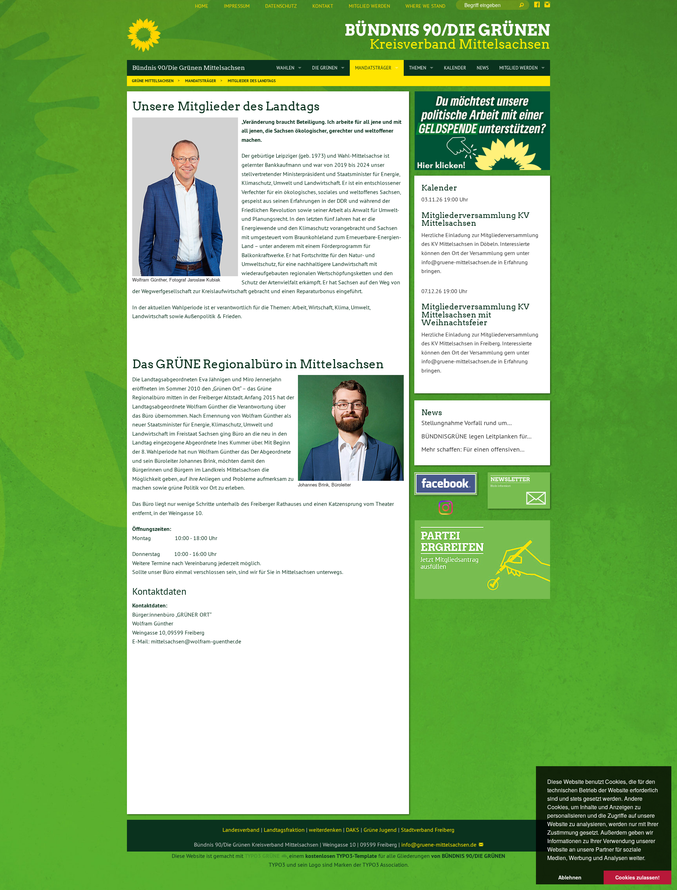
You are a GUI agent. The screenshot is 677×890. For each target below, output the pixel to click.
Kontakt (322, 6)
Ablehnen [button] (569, 877)
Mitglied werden (369, 6)
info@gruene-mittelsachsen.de (438, 844)
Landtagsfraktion (284, 829)
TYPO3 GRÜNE (262, 856)
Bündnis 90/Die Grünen (447, 30)
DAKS (352, 829)
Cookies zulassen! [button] (637, 877)
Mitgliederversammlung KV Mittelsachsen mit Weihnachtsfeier (475, 314)
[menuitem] (201, 6)
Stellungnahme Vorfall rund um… (466, 423)
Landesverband (241, 829)
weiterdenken (325, 829)
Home (201, 6)
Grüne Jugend (380, 829)
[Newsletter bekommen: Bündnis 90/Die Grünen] (519, 490)
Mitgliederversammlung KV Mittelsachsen (475, 219)
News (431, 412)
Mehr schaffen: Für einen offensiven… (473, 449)
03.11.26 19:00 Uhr (444, 199)
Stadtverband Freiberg (428, 829)
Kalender (439, 188)
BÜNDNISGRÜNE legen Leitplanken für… (476, 436)
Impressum (237, 6)
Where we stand (425, 6)
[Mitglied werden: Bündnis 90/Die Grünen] (482, 559)
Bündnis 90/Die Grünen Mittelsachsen (188, 67)
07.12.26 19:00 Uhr (444, 291)
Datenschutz (281, 6)
